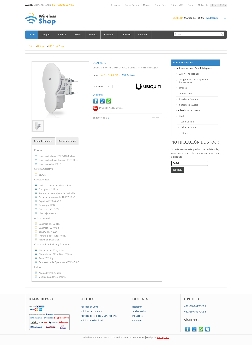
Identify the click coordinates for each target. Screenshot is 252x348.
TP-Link (78, 34)
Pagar (191, 5)
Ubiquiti (46, 34)
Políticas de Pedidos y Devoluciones (99, 316)
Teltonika (126, 34)
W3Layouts (163, 337)
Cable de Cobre (188, 127)
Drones (183, 88)
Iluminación (185, 93)
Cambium (109, 34)
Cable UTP (186, 133)
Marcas (146, 5)
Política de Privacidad (92, 320)
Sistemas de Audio (188, 105)
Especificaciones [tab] (43, 141)
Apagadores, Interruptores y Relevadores (193, 81)
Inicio (32, 34)
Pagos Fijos (160, 5)
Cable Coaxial (187, 121)
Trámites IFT (177, 5)
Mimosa (93, 34)
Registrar (116, 5)
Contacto (143, 34)
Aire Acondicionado (189, 74)
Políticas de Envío (89, 306)
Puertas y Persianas (189, 99)
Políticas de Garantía (91, 311)
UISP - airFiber (56, 46)
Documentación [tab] (67, 141)
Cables (182, 116)
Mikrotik (62, 34)
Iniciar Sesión (132, 5)
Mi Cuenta (203, 5)
